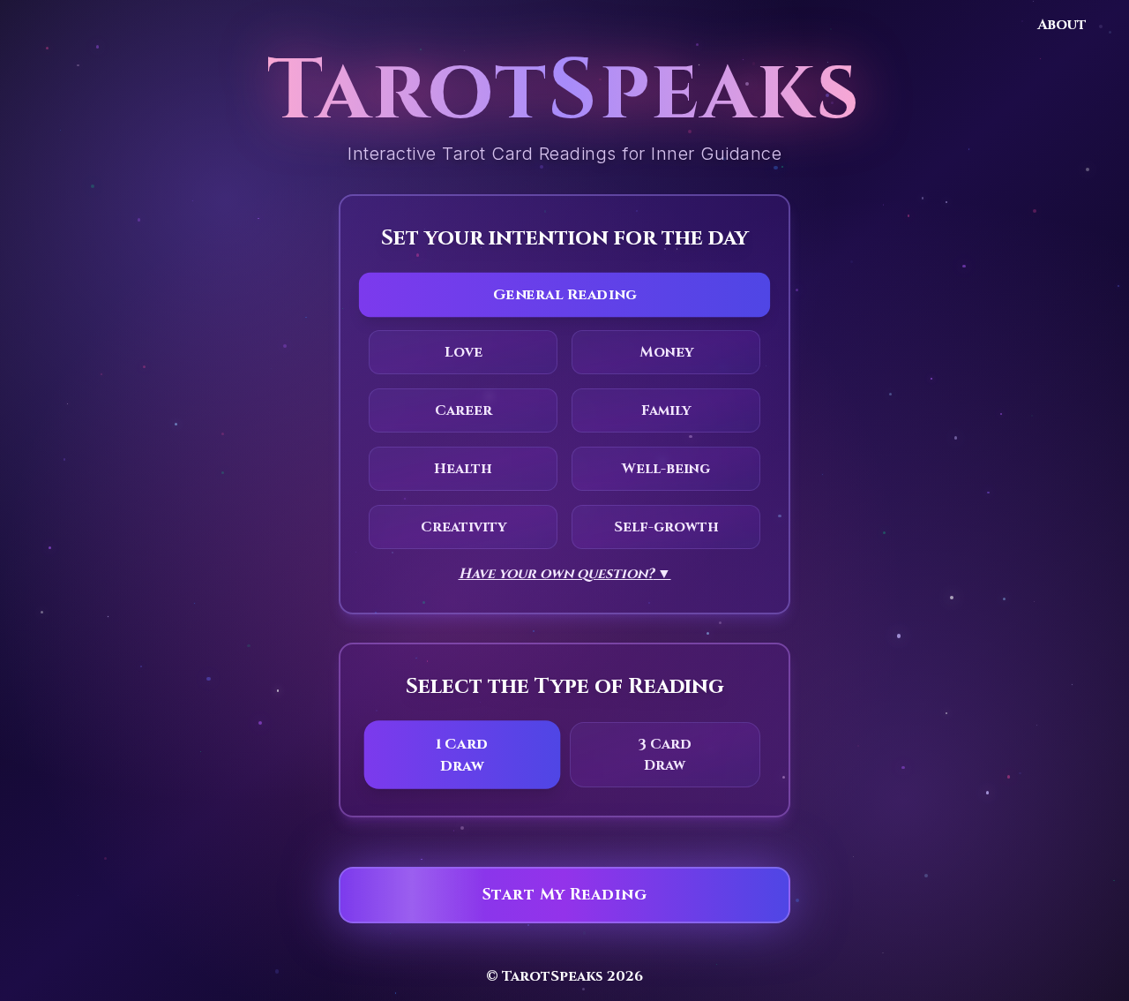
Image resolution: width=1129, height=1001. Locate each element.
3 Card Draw (665, 754)
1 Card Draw (462, 755)
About (1062, 24)
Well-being (666, 468)
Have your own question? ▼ (565, 573)
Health (463, 468)
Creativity (463, 527)
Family (666, 410)
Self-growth (666, 527)
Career (463, 410)
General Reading (565, 294)
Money (666, 352)
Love (463, 352)
